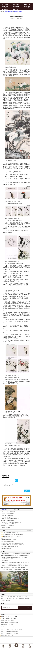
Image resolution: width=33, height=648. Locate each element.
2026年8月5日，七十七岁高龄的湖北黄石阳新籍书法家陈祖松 (16, 553)
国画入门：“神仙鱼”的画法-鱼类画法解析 (9, 633)
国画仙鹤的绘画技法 (18, 11)
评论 (27, 491)
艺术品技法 (5, 7)
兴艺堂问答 (16, 4)
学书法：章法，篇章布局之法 (7, 635)
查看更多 (29, 530)
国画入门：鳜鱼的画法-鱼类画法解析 (8, 618)
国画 (2, 597)
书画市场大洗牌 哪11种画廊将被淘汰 (10, 532)
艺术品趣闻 (27, 7)
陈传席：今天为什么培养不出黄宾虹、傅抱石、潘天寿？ (14, 544)
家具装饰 (15, 598)
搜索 (28, 608)
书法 (5, 597)
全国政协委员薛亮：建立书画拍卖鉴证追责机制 (13, 543)
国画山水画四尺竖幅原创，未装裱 (15, 565)
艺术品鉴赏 (27, 4)
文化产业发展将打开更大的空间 (9, 539)
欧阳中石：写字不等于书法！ (8, 525)
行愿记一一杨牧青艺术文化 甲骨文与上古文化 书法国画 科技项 (16, 562)
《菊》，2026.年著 (7, 560)
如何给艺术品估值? (7, 548)
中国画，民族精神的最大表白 (8, 513)
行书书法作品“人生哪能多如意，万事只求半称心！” (14, 567)
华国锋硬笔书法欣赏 (6, 527)
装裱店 (20, 597)
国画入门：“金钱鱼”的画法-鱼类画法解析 (9, 627)
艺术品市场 (5, 4)
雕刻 (11, 597)
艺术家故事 (16, 7)
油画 (8, 597)
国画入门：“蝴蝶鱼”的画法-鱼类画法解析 (9, 631)
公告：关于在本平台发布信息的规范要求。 (10, 518)
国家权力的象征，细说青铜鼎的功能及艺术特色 (11, 522)
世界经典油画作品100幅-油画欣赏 (9, 520)
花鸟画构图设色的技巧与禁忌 (7, 624)
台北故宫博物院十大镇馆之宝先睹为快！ (10, 523)
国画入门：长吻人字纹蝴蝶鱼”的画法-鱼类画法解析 (11, 629)
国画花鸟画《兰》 (7, 558)
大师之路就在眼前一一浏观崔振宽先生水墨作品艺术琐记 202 (16, 569)
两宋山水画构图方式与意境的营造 (9, 511)
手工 (14, 597)
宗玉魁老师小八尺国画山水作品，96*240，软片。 (14, 564)
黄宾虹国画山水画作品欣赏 (7, 515)
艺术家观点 (5, 9)
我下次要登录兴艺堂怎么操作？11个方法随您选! (13, 534)
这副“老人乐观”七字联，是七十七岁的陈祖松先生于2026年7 (15, 555)
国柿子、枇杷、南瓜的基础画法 (7, 620)
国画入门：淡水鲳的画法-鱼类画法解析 (9, 616)
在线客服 (8, 600)
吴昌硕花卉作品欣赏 (6, 517)
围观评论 (5, 476)
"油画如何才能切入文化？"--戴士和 (10, 546)
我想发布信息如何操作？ (8, 538)
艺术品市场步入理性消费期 (8, 541)
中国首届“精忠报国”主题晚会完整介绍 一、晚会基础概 (14, 557)
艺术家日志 (10, 598)
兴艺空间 (3, 600)
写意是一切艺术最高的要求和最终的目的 (9, 622)
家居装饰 (15, 9)
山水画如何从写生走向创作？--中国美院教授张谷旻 (13, 536)
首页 (6, 11)
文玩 (17, 597)
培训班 (25, 597)
